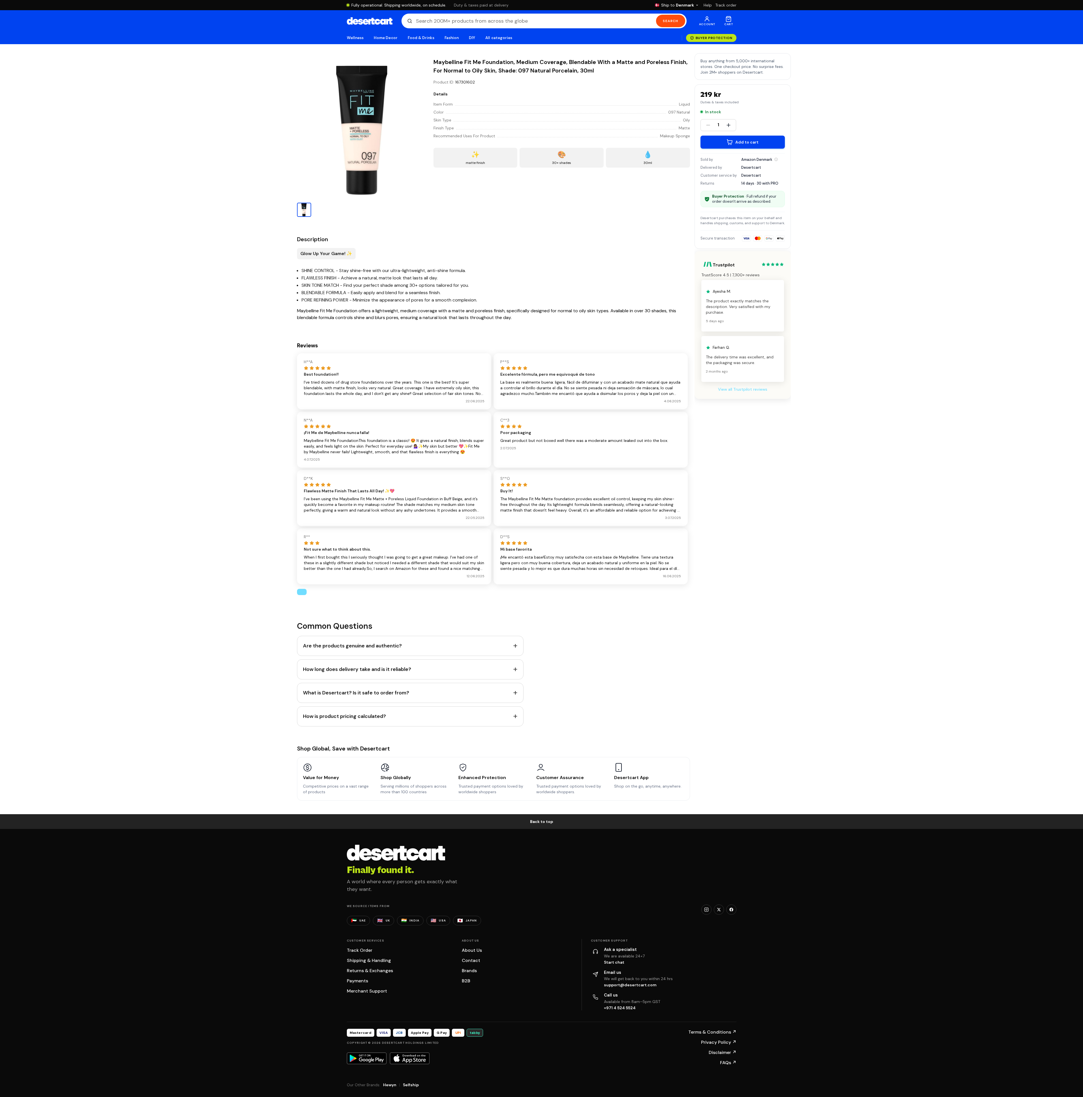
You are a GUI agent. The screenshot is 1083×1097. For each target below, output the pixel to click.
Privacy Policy (718, 1042)
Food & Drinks (421, 37)
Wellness (355, 37)
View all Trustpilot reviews (742, 389)
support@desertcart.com (630, 984)
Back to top (541, 821)
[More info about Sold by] (776, 159)
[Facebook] (731, 909)
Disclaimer (722, 1052)
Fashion (452, 37)
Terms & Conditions (712, 1032)
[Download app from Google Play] (366, 1058)
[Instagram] (706, 909)
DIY (472, 37)
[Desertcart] (369, 21)
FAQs (728, 1063)
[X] (719, 909)
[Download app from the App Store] (410, 1058)
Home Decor (386, 37)
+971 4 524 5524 (620, 1007)
